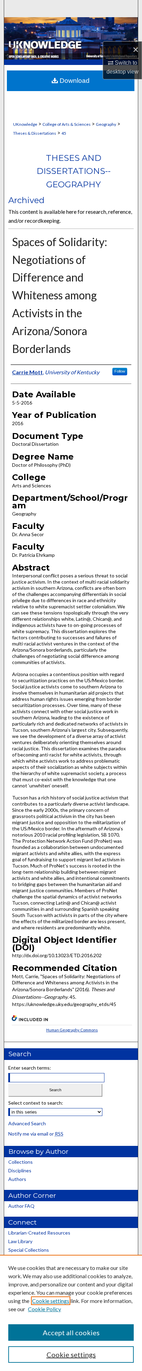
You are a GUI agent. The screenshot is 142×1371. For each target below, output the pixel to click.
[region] (71, 1313)
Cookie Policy (44, 1309)
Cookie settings (50, 1300)
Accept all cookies (71, 1332)
